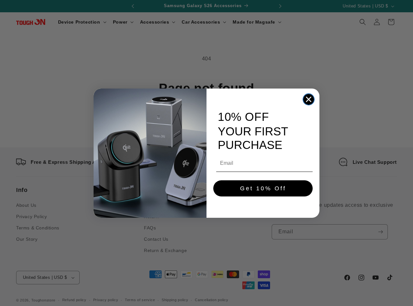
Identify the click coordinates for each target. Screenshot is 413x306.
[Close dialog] (308, 99)
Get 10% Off (263, 188)
